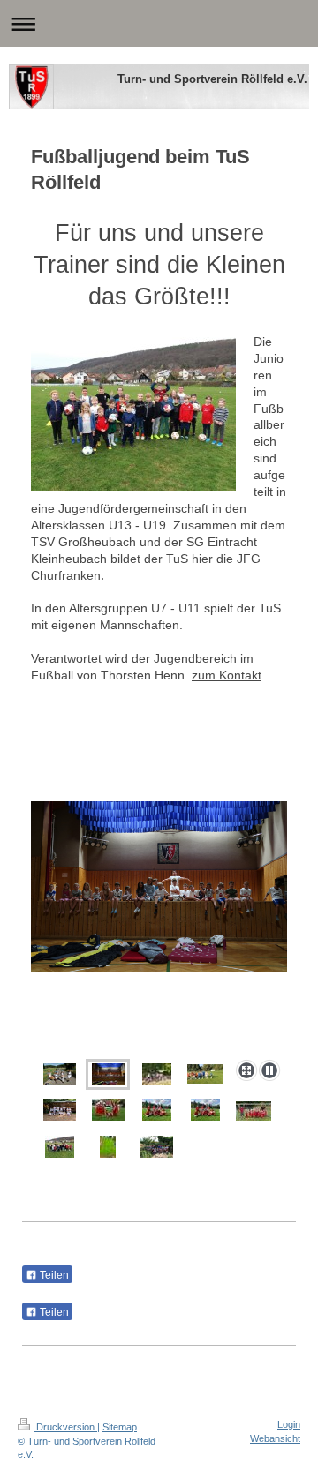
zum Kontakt (226, 675)
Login (288, 1424)
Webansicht (275, 1438)
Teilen (53, 1275)
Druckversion (65, 1427)
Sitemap (119, 1427)
